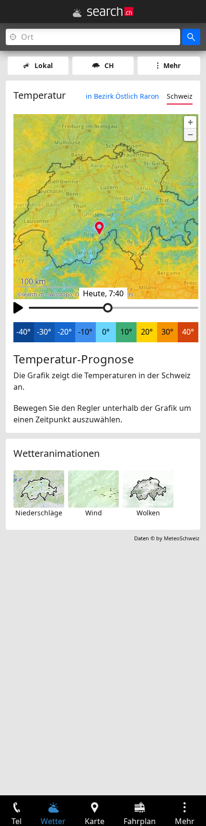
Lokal (43, 65)
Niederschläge (38, 512)
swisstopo (59, 294)
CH (109, 65)
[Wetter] (77, 13)
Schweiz (180, 96)
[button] (190, 122)
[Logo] (110, 11)
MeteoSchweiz (181, 538)
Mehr (172, 65)
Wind (93, 512)
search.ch (33, 294)
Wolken (148, 512)
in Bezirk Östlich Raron (122, 96)
